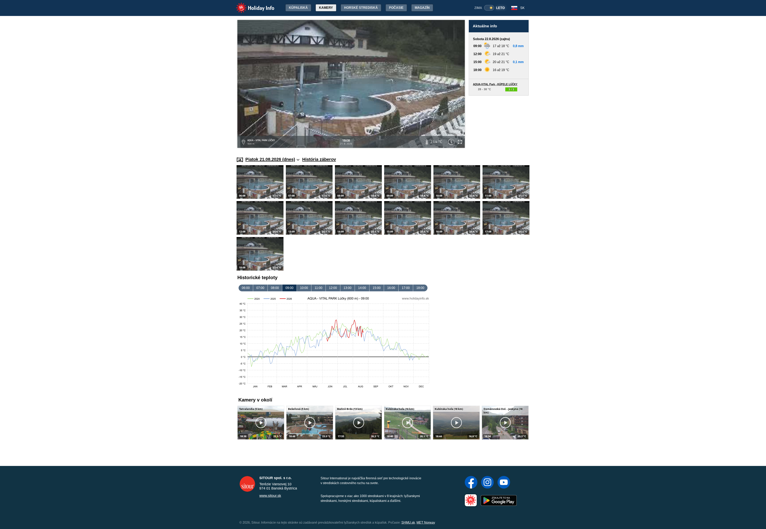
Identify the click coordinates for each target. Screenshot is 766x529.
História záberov (319, 159)
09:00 (289, 288)
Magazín (422, 7)
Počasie (396, 7)
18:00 (420, 288)
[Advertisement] (499, 122)
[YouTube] (504, 482)
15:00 (377, 288)
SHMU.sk (408, 522)
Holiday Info (251, 5)
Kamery (326, 7)
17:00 (406, 288)
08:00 (275, 288)
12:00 (333, 288)
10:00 (304, 288)
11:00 (318, 288)
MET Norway (426, 522)
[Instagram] (487, 482)
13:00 (347, 288)
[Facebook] (471, 482)
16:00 (391, 288)
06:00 (246, 288)
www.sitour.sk (270, 496)
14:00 (362, 288)
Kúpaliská (298, 7)
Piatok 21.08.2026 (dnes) (270, 159)
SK (522, 8)
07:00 (260, 288)
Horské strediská (361, 7)
